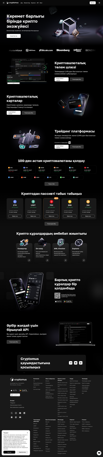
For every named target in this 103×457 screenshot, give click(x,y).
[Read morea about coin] (11, 50)
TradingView (64, 142)
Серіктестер (22, 452)
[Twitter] (11, 413)
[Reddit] (15, 417)
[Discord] (20, 417)
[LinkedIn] (24, 413)
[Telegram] (11, 417)
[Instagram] (15, 413)
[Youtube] (20, 413)
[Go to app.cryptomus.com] (12, 3)
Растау (9, 452)
